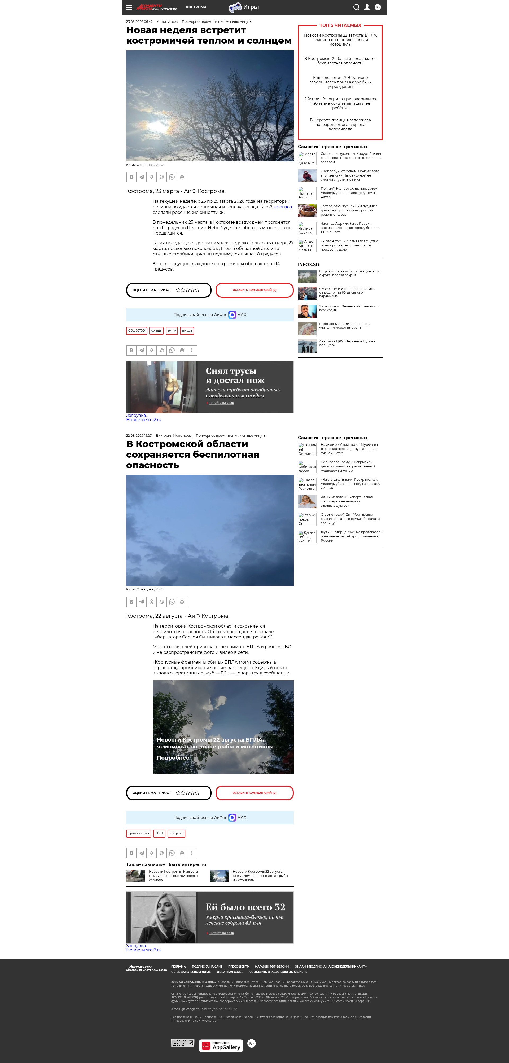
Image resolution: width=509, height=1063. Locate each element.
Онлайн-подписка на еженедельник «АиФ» (331, 966)
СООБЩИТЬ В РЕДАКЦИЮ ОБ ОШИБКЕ (278, 972)
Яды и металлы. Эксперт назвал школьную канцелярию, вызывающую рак (347, 501)
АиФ (160, 165)
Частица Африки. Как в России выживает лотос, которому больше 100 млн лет (350, 228)
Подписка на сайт (207, 966)
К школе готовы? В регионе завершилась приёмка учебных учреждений (340, 82)
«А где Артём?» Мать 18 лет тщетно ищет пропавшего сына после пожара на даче (349, 245)
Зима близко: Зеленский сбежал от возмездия (348, 308)
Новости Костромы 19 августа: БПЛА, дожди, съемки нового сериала (174, 876)
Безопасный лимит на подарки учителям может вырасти (345, 325)
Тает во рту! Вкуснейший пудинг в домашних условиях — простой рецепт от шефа (349, 210)
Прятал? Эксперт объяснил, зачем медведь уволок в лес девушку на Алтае (349, 193)
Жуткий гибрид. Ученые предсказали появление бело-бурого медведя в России (352, 536)
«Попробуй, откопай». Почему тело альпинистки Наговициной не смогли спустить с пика (350, 175)
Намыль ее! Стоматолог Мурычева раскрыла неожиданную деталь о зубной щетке (349, 449)
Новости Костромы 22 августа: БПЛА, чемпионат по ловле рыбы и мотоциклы (340, 40)
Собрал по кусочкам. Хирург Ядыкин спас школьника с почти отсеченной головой (351, 158)
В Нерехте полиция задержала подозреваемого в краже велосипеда (340, 124)
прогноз (283, 206)
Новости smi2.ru (143, 419)
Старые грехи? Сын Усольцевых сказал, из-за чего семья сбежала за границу (350, 519)
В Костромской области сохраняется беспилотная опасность (340, 60)
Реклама (178, 966)
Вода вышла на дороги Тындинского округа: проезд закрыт (349, 273)
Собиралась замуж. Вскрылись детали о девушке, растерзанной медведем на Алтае (348, 466)
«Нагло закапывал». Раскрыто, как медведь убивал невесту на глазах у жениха (350, 484)
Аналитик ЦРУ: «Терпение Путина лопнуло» (347, 343)
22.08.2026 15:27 (139, 436)
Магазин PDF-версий (272, 966)
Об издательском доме (191, 972)
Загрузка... (137, 415)
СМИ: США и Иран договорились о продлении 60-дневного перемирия (347, 292)
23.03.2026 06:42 (139, 22)
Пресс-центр (238, 966)
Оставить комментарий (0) (255, 290)
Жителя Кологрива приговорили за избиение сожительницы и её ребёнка (340, 103)
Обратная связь (230, 972)
